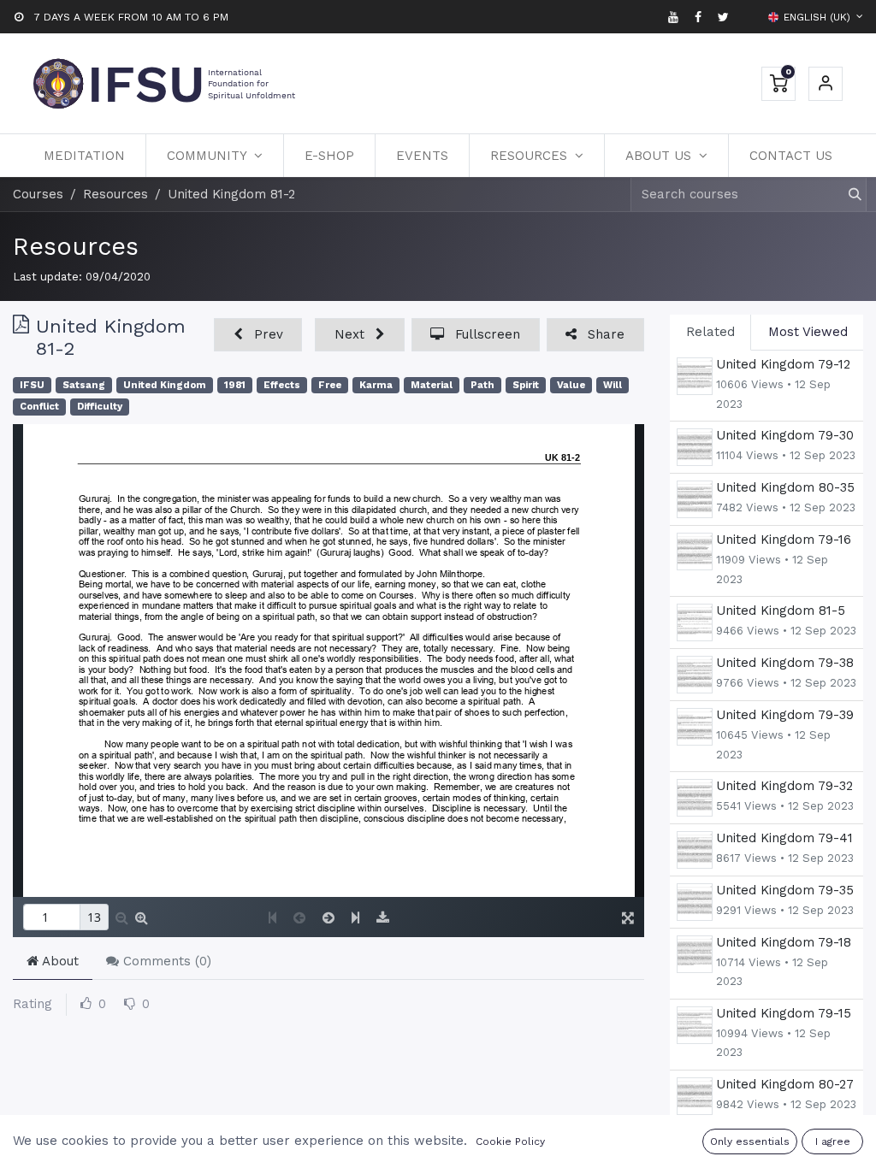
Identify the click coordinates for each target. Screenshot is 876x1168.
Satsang (83, 385)
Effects (281, 385)
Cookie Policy (510, 1141)
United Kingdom (164, 385)
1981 (235, 385)
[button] (258, 334)
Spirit (525, 385)
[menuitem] (84, 155)
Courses (38, 194)
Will (612, 385)
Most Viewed (808, 331)
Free (329, 385)
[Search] (847, 194)
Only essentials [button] (750, 1141)
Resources (76, 246)
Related (710, 331)
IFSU (32, 385)
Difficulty (99, 406)
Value (571, 385)
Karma (376, 385)
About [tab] (58, 961)
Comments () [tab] (165, 961)
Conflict (39, 406)
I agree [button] (832, 1141)
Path (482, 385)
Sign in (825, 84)
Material (432, 385)
